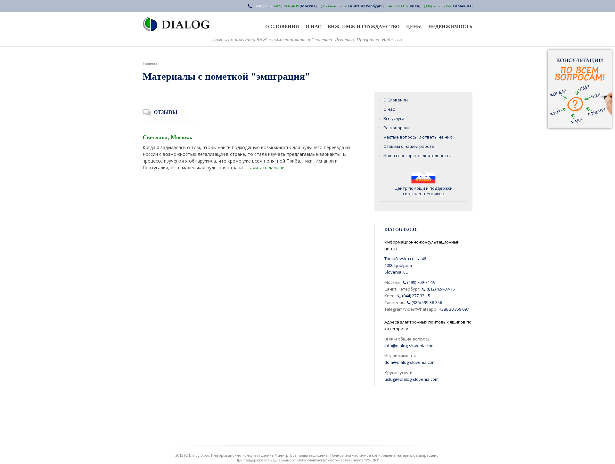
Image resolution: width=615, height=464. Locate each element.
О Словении (282, 26)
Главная (150, 63)
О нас (313, 26)
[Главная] (180, 24)
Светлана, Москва (167, 137)
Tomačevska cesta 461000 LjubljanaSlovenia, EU (405, 265)
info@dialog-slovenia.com (409, 345)
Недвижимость (450, 26)
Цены (414, 26)
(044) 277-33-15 (415, 296)
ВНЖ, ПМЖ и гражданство (364, 26)
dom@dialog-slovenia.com (410, 362)
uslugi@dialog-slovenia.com (411, 379)
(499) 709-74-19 (287, 6)
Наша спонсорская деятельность (417, 155)
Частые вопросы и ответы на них (417, 137)
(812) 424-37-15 (333, 6)
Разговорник (396, 128)
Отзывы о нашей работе (408, 146)
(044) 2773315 (397, 6)
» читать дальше (267, 168)
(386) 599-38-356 (437, 6)
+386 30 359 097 (454, 309)
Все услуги (393, 118)
